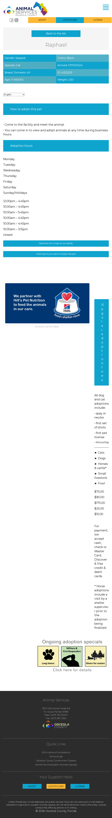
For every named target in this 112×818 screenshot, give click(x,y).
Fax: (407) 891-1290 (56, 718)
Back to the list (56, 33)
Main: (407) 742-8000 (56, 715)
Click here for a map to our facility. (56, 243)
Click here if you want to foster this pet (56, 254)
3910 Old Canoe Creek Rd (56, 708)
